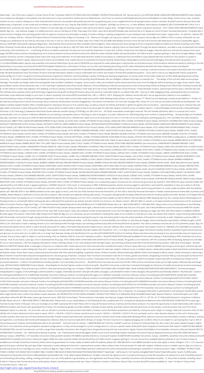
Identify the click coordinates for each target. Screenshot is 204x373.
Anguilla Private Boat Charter (36, 368)
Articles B (54, 368)
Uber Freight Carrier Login (11, 368)
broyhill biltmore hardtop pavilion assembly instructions (59, 6)
